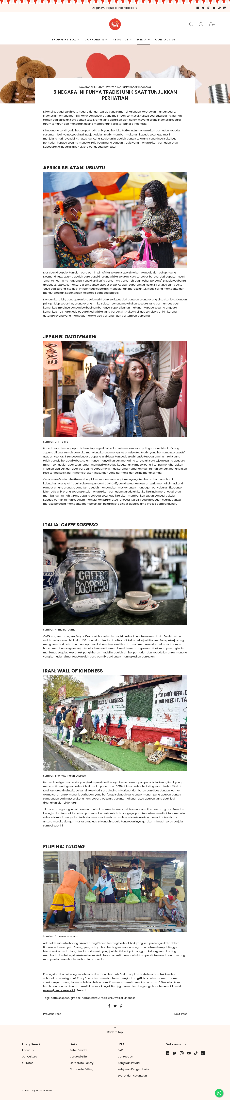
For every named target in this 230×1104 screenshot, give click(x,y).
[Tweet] (114, 1005)
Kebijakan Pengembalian (134, 1069)
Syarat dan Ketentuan (132, 1076)
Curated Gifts (79, 1057)
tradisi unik (106, 998)
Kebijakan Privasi (129, 1063)
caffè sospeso (60, 998)
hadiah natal (90, 998)
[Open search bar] (193, 24)
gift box (75, 998)
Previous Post (52, 1014)
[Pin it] (120, 1005)
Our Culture (29, 1057)
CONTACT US (165, 39)
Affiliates (27, 1063)
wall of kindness (124, 998)
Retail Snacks (78, 1050)
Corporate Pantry (81, 1063)
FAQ (120, 1050)
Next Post (180, 1014)
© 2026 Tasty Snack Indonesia (37, 1090)
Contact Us (125, 1057)
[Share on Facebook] (108, 1005)
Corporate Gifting (81, 1069)
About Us (28, 1050)
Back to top (115, 1032)
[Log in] (203, 24)
